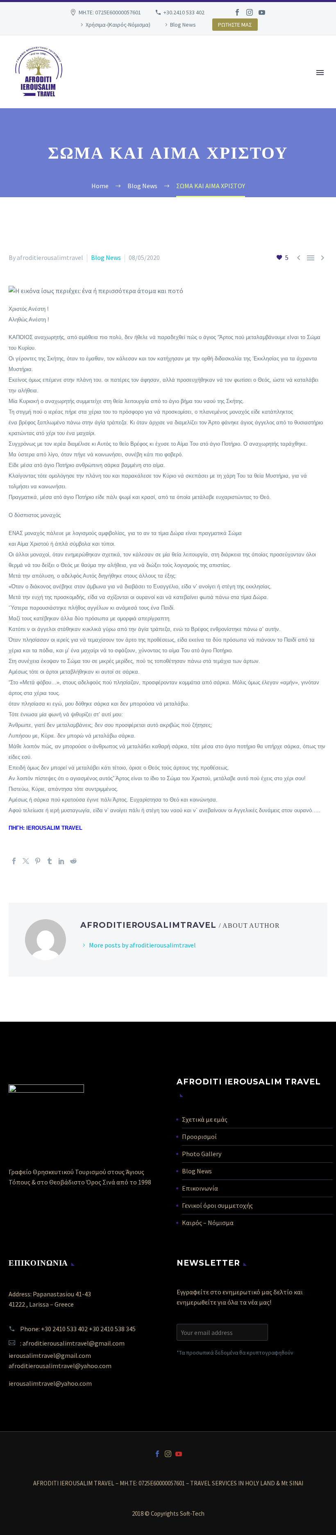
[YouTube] (262, 12)
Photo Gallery (201, 1154)
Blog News (183, 24)
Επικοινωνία (200, 1188)
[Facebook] (237, 12)
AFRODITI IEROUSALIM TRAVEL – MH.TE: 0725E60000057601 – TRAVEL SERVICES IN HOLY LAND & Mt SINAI (168, 1483)
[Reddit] (73, 861)
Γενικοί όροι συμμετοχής (217, 1205)
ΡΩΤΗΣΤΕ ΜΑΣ (235, 24)
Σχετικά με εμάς (204, 1119)
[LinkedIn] (61, 861)
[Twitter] (26, 861)
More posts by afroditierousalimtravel (142, 945)
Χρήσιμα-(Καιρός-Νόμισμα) (118, 24)
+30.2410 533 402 (183, 12)
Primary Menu (320, 72)
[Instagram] (249, 12)
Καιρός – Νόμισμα (208, 1222)
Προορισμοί (199, 1136)
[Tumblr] (49, 861)
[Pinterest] (37, 861)
